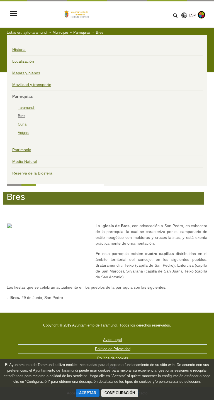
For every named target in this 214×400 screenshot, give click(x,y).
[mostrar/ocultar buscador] (175, 16)
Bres (21, 116)
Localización (23, 61)
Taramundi (26, 107)
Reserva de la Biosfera (32, 173)
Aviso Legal (112, 340)
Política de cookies (112, 358)
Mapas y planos (26, 73)
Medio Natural (24, 161)
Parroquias (22, 96)
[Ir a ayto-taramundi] (94, 14)
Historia (19, 49)
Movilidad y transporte (31, 84)
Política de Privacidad (112, 349)
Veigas (23, 133)
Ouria (22, 124)
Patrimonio (21, 150)
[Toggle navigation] (13, 14)
